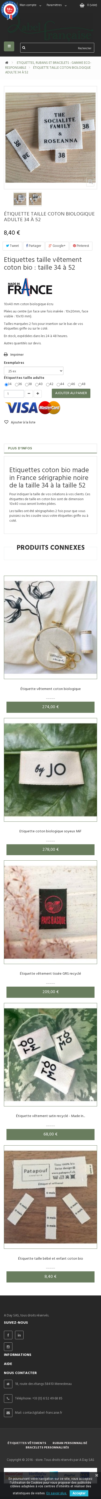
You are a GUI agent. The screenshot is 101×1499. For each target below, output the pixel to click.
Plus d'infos (20, 448)
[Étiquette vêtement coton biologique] (50, 627)
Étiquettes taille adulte (24, 378)
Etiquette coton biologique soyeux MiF (50, 831)
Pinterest (82, 246)
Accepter (79, 1493)
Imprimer (17, 355)
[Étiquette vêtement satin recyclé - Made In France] (50, 1054)
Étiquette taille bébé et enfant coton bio (50, 1259)
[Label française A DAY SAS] (50, 24)
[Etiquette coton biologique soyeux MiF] (50, 769)
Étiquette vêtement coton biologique (50, 689)
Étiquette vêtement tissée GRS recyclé (50, 974)
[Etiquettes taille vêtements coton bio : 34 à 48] (20, 199)
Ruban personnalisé (70, 1443)
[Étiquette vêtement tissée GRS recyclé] (50, 912)
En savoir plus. (56, 1493)
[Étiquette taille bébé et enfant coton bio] (50, 1197)
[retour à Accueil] (6, 63)
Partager (34, 246)
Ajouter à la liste (22, 422)
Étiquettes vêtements (27, 1443)
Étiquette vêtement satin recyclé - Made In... (50, 1116)
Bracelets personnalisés (47, 1447)
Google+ (59, 246)
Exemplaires (14, 363)
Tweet (14, 246)
